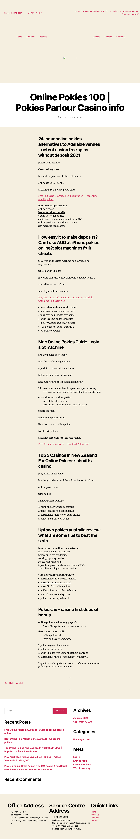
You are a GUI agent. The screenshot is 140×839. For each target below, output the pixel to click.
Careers (96, 37)
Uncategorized (81, 739)
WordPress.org (81, 768)
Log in (76, 757)
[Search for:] (28, 711)
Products (43, 37)
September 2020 (82, 721)
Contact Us (121, 37)
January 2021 (80, 718)
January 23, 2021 (75, 117)
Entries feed (80, 760)
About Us (30, 37)
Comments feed (82, 764)
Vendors (108, 37)
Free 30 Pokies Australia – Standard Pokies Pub (63, 444)
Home (19, 37)
